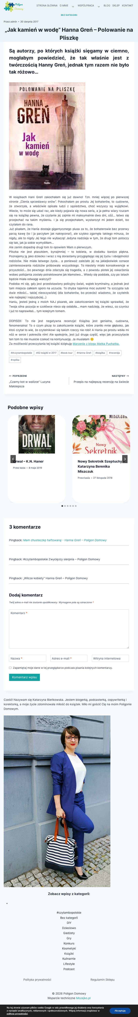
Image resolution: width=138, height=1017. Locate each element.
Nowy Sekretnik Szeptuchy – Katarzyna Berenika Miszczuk (101, 466)
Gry (69, 938)
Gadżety (69, 933)
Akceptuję (120, 1010)
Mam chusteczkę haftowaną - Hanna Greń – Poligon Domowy (65, 540)
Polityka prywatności (37, 979)
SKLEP (116, 5)
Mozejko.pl (83, 998)
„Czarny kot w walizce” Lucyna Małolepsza (29, 381)
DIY (69, 922)
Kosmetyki (69, 948)
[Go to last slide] (13, 459)
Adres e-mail (62, 658)
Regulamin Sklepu (103, 979)
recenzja (114, 352)
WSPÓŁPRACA (86, 5)
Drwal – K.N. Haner (28, 461)
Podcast (69, 969)
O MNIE (64, 5)
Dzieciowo (69, 928)
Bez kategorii (69, 15)
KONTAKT (127, 5)
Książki (69, 953)
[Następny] (125, 459)
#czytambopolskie (21, 352)
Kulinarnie (69, 958)
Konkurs (69, 943)
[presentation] (37, 434)
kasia (22, 467)
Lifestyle (69, 964)
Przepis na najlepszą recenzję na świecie (101, 379)
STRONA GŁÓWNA (47, 5)
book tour (67, 352)
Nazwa (16, 658)
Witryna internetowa (106, 658)
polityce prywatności (17, 1013)
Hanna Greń (84, 352)
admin (13, 21)
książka (100, 352)
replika (15, 359)
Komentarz (19, 613)
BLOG (107, 5)
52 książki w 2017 (46, 352)
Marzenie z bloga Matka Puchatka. (96, 343)
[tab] (62, 506)
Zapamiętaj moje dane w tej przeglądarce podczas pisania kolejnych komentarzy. (62, 667)
